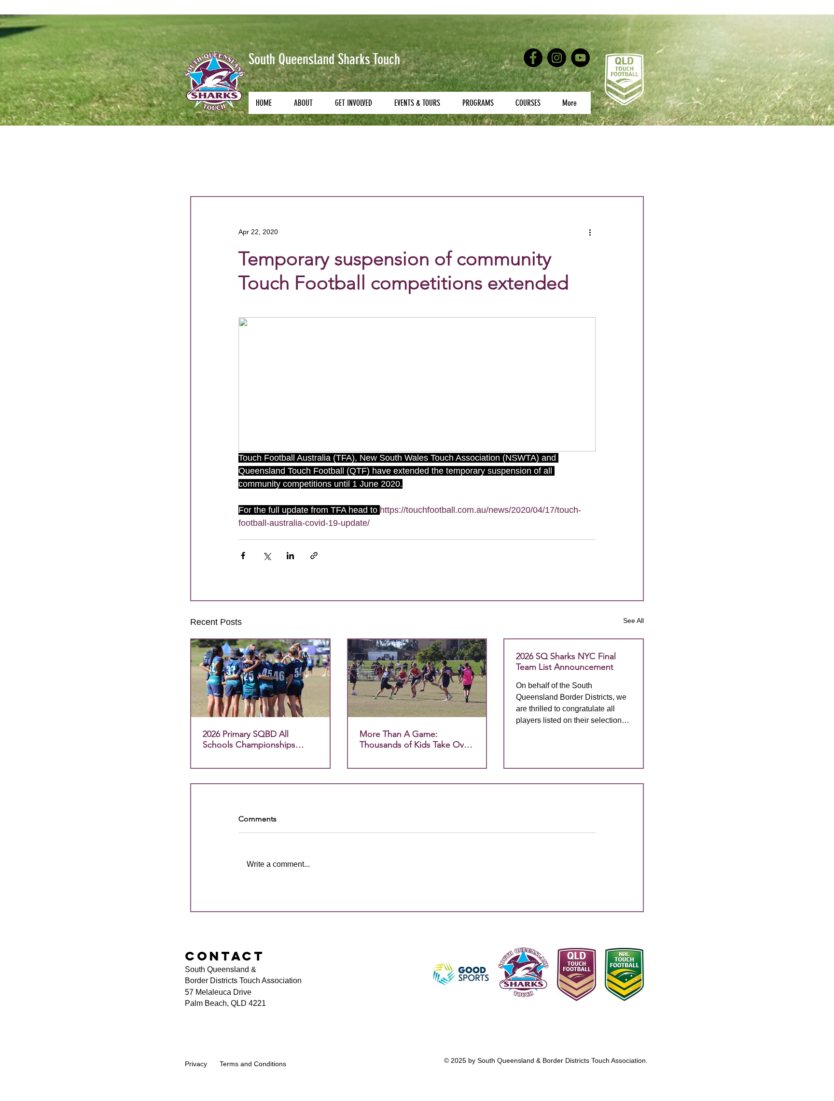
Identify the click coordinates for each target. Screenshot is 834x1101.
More (499, 167)
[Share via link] (314, 555)
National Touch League (431, 167)
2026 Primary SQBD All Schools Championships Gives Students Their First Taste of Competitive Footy (255, 739)
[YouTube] (580, 57)
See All (633, 620)
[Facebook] (533, 57)
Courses (254, 167)
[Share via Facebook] (243, 555)
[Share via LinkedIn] (290, 555)
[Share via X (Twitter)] (266, 555)
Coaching (304, 167)
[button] (306, 103)
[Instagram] (556, 57)
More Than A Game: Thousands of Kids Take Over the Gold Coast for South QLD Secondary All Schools (416, 739)
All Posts (205, 167)
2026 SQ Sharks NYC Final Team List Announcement (566, 661)
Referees (356, 167)
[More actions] (590, 232)
